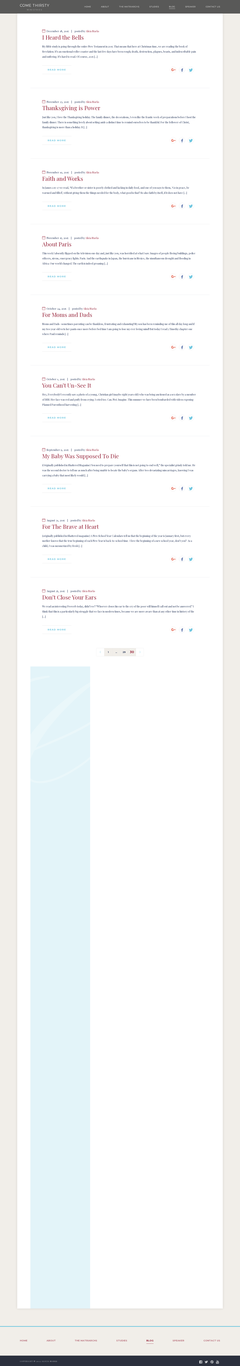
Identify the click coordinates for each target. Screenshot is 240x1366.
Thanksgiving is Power (71, 107)
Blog (172, 6)
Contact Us (213, 6)
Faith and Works (62, 178)
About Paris (57, 244)
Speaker (190, 6)
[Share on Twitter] (191, 70)
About (105, 6)
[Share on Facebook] (182, 70)
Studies (154, 6)
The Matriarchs (129, 6)
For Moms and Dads (67, 314)
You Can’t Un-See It (66, 385)
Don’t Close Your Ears (69, 597)
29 (124, 652)
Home (87, 6)
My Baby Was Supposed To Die (80, 456)
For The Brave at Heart (70, 526)
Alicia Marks (92, 31)
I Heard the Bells (63, 37)
